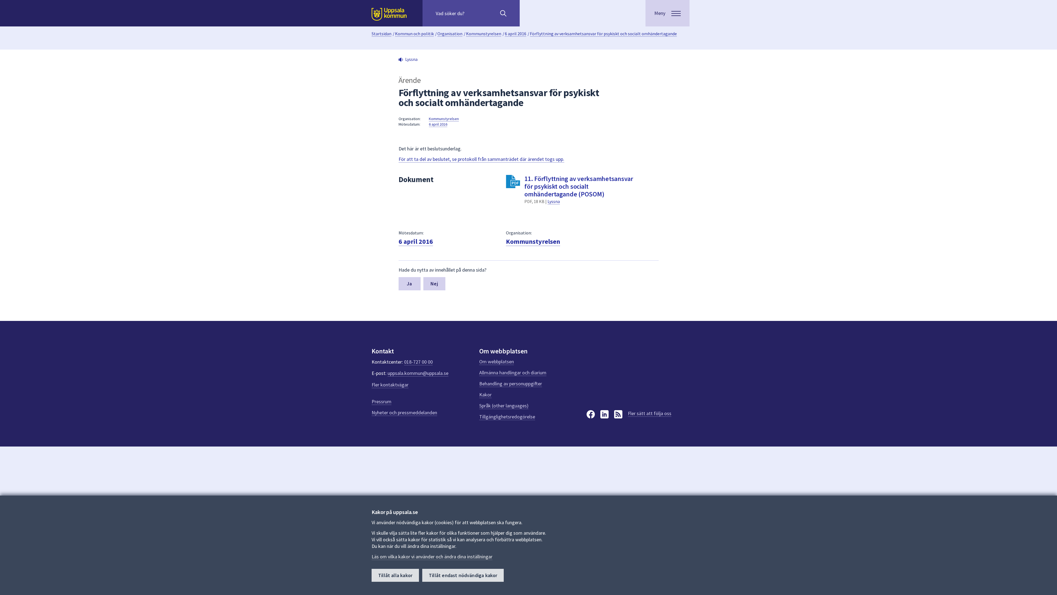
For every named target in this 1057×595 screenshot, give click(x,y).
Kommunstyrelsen (483, 33)
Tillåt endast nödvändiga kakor (463, 575)
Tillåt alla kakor (395, 575)
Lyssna (553, 201)
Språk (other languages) (503, 405)
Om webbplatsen (496, 361)
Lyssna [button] (411, 59)
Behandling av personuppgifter (510, 383)
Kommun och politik (414, 33)
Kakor (485, 394)
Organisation (449, 33)
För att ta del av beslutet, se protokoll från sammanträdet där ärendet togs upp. (481, 159)
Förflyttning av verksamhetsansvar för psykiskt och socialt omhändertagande (603, 33)
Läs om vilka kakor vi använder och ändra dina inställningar (432, 556)
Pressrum (381, 401)
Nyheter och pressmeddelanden (404, 412)
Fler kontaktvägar (390, 385)
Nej (434, 283)
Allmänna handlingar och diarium (512, 372)
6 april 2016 (515, 33)
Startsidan (381, 33)
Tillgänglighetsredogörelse (507, 416)
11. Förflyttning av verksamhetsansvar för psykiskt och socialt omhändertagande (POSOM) (578, 186)
